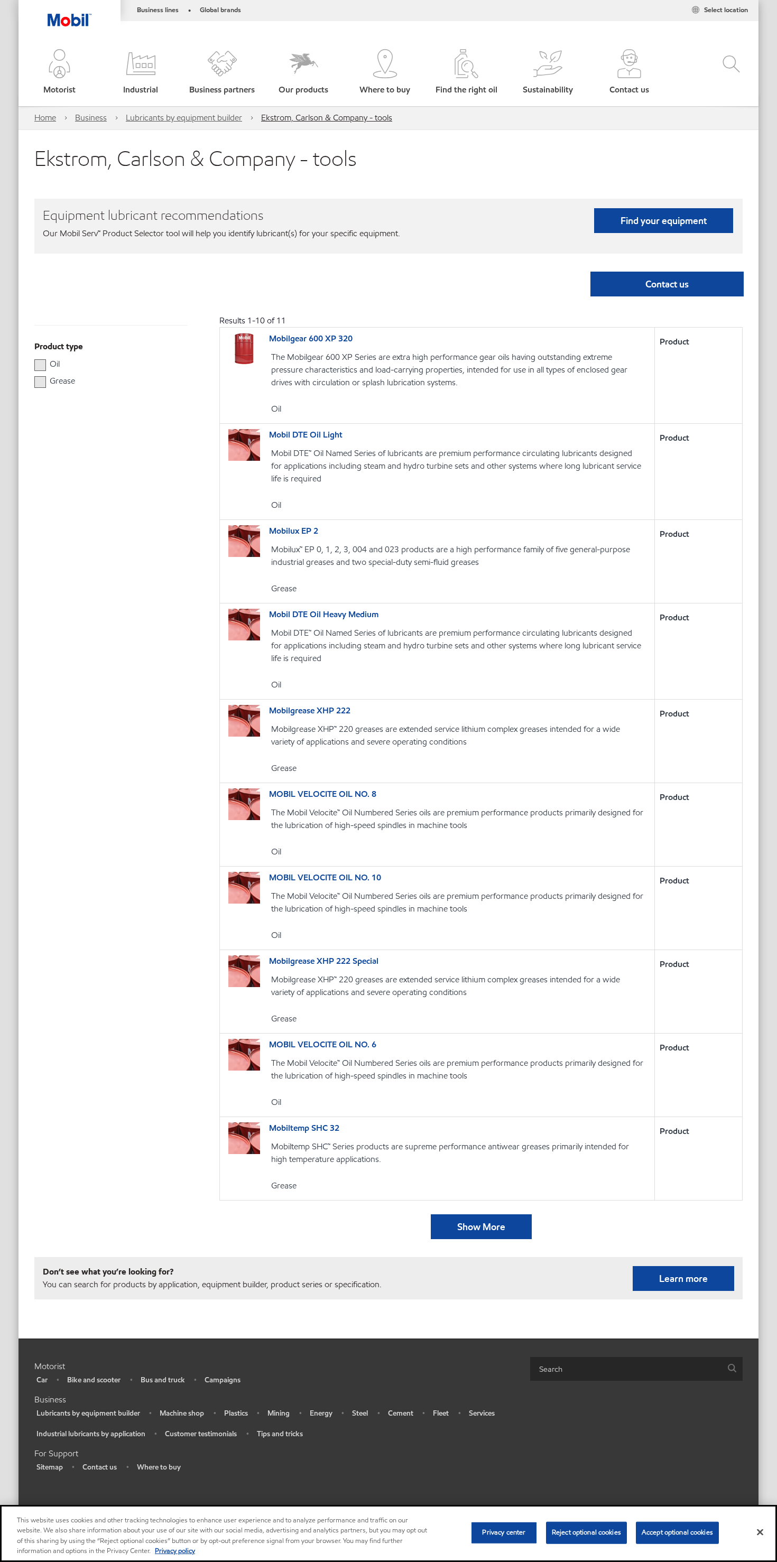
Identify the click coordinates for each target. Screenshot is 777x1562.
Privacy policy (175, 1551)
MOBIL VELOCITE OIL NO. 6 (322, 1044)
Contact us (99, 1467)
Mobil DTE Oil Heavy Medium (323, 614)
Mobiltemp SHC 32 (304, 1127)
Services (482, 1413)
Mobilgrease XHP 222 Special (323, 960)
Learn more (683, 1278)
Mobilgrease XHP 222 (309, 710)
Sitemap (49, 1467)
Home (45, 117)
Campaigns (222, 1380)
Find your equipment (664, 221)
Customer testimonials (201, 1434)
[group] (105, 364)
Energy (321, 1413)
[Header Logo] (69, 13)
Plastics (236, 1413)
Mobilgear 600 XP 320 (311, 338)
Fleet (441, 1413)
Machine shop (182, 1413)
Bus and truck (163, 1380)
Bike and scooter (94, 1380)
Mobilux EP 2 (293, 530)
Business (91, 117)
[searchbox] (626, 1369)
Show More (481, 1227)
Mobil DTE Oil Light (306, 434)
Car (42, 1380)
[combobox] (636, 1369)
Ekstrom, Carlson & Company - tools (326, 117)
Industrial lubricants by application (90, 1434)
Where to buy (159, 1467)
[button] (59, 72)
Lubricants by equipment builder (184, 117)
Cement (400, 1413)
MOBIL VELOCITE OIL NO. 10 (325, 877)
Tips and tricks (280, 1434)
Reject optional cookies (586, 1532)
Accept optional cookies (677, 1532)
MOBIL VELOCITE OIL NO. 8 (322, 793)
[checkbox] (40, 365)
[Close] (760, 1532)
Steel (360, 1413)
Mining (278, 1413)
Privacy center (503, 1532)
